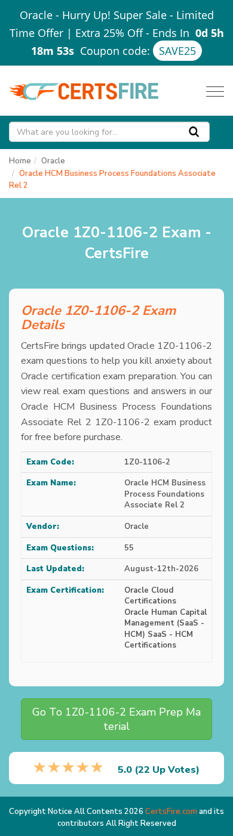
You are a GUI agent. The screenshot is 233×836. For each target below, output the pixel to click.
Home (20, 161)
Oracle (53, 161)
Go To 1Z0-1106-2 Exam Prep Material (116, 719)
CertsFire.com (171, 811)
